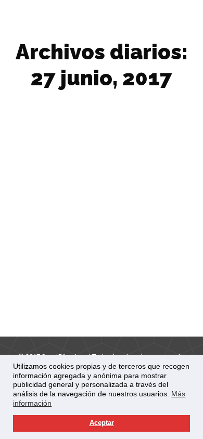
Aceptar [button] (102, 423)
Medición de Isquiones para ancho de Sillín (89, 274)
